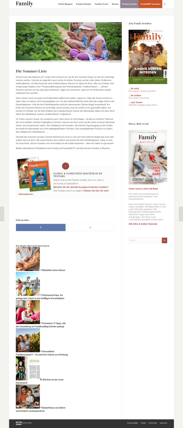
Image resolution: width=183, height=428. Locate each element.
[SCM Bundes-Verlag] (23, 424)
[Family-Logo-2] (24, 4)
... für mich (134, 88)
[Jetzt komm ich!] (2, 214)
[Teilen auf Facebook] (40, 227)
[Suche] (164, 4)
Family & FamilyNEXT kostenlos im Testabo (77, 175)
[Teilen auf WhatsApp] (90, 227)
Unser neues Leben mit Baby (143, 189)
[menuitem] (65, 4)
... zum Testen (135, 102)
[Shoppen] (181, 214)
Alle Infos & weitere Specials (143, 224)
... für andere (135, 95)
